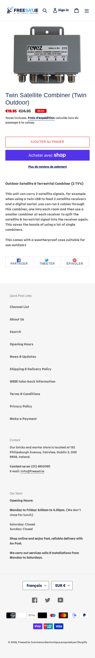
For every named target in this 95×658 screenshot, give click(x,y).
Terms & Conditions (25, 394)
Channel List (19, 307)
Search (15, 331)
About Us (17, 319)
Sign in (64, 10)
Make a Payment (23, 418)
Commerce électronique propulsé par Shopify (59, 642)
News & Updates (23, 356)
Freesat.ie (24, 642)
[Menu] (87, 10)
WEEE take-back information (32, 381)
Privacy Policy (21, 406)
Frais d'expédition (41, 118)
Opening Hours (21, 344)
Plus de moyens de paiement (47, 166)
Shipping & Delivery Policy (30, 369)
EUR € (60, 585)
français (34, 585)
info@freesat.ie (32, 471)
